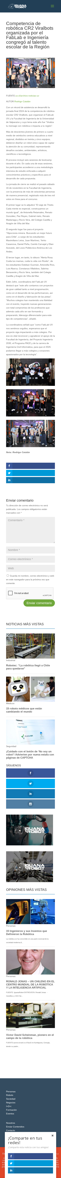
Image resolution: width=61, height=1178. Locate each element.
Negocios (10, 1102)
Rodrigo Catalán (22, 101)
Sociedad (10, 1099)
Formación (11, 1110)
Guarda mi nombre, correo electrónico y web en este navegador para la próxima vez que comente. (30, 579)
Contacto (10, 1130)
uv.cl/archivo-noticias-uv (27, 95)
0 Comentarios (43, 52)
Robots (9, 1095)
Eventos (30, 52)
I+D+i (8, 1106)
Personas (10, 1091)
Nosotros (10, 1123)
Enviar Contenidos (15, 1126)
